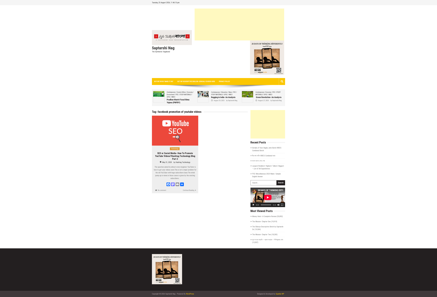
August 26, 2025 (267, 103)
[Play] (253, 205)
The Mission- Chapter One (261, 221)
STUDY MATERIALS (176, 94)
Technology (174, 149)
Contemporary (175, 92)
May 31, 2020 (167, 162)
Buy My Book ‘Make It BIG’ (163, 81)
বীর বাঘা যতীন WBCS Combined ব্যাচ (263, 156)
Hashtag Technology (183, 162)
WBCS (190, 94)
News (190, 92)
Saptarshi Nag (163, 48)
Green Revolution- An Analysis (228, 97)
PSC (194, 92)
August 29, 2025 (178, 100)
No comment (162, 190)
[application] (267, 197)
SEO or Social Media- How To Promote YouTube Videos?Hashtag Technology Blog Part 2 (175, 156)
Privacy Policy (224, 81)
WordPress (190, 294)
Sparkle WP (280, 294)
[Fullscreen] (282, 205)
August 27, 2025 (223, 100)
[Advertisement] (239, 24)
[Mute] (278, 205)
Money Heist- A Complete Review (264, 216)
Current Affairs (273, 92)
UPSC (185, 94)
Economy (228, 92)
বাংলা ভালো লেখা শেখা (258, 161)
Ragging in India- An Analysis (183, 97)
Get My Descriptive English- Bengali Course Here (196, 81)
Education (184, 92)
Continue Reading (188, 190)
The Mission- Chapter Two (261, 234)
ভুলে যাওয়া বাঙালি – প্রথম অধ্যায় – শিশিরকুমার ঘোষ (267, 240)
